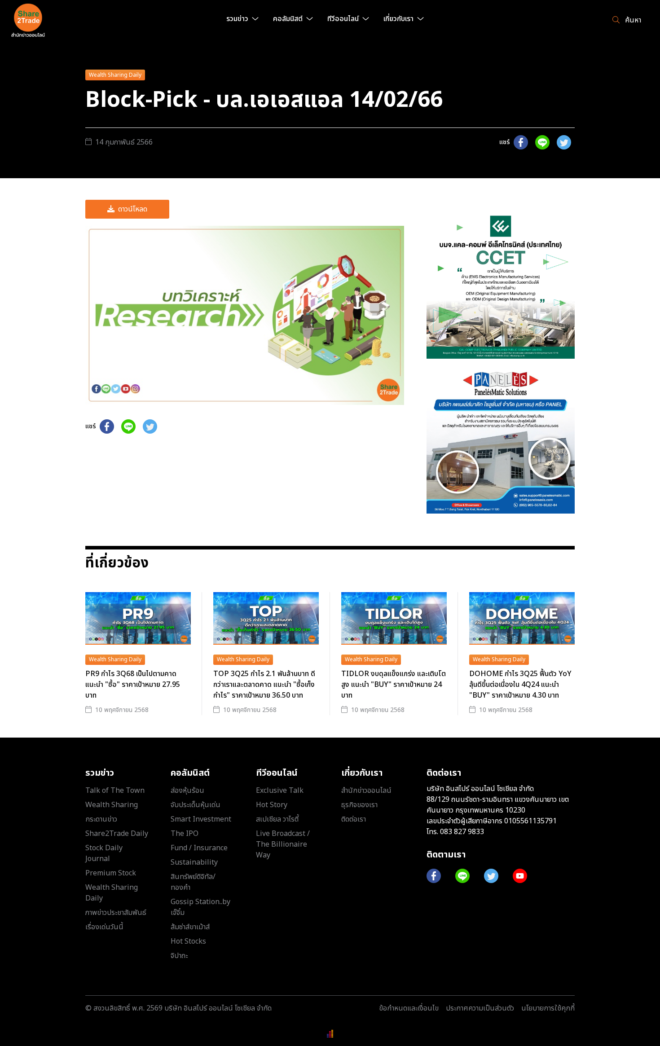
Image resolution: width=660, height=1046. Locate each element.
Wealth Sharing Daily (115, 75)
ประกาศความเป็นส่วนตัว (480, 1008)
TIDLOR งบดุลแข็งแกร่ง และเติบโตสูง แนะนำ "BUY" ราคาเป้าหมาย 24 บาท (393, 684)
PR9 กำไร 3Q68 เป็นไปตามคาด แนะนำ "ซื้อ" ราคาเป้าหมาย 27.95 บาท (132, 684)
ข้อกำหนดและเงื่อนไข (409, 1008)
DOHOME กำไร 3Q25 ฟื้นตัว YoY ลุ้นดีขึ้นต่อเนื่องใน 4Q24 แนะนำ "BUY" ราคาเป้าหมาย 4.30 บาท (520, 684)
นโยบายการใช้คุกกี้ (548, 1008)
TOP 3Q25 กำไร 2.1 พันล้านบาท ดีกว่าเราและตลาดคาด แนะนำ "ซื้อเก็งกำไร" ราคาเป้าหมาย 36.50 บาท (264, 684)
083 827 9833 (462, 831)
